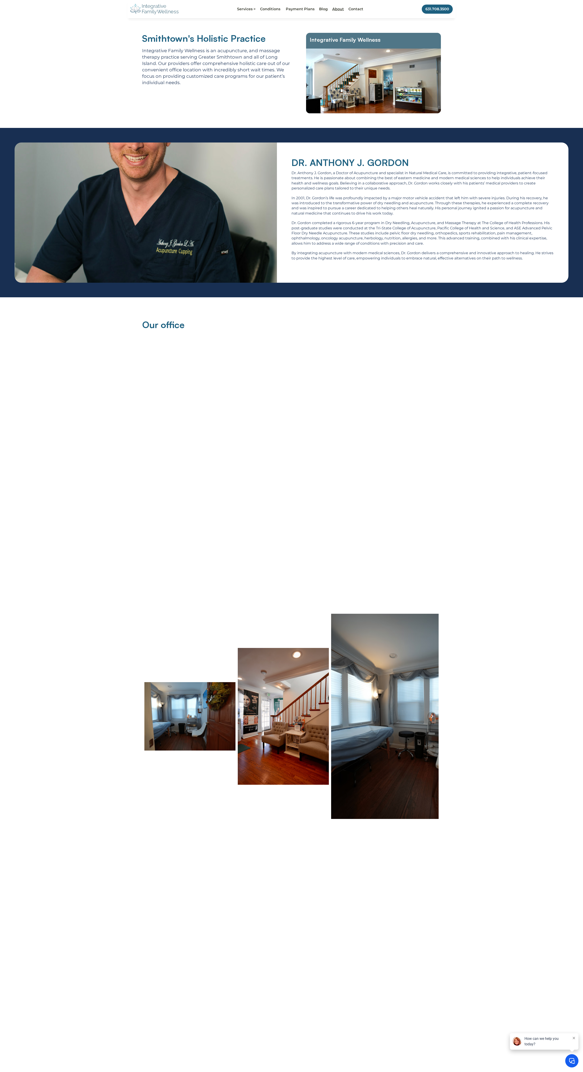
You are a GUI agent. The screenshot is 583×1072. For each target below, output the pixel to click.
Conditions (270, 9)
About (338, 9)
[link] (154, 9)
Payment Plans (300, 9)
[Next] (431, 716)
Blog (323, 9)
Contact (355, 9)
